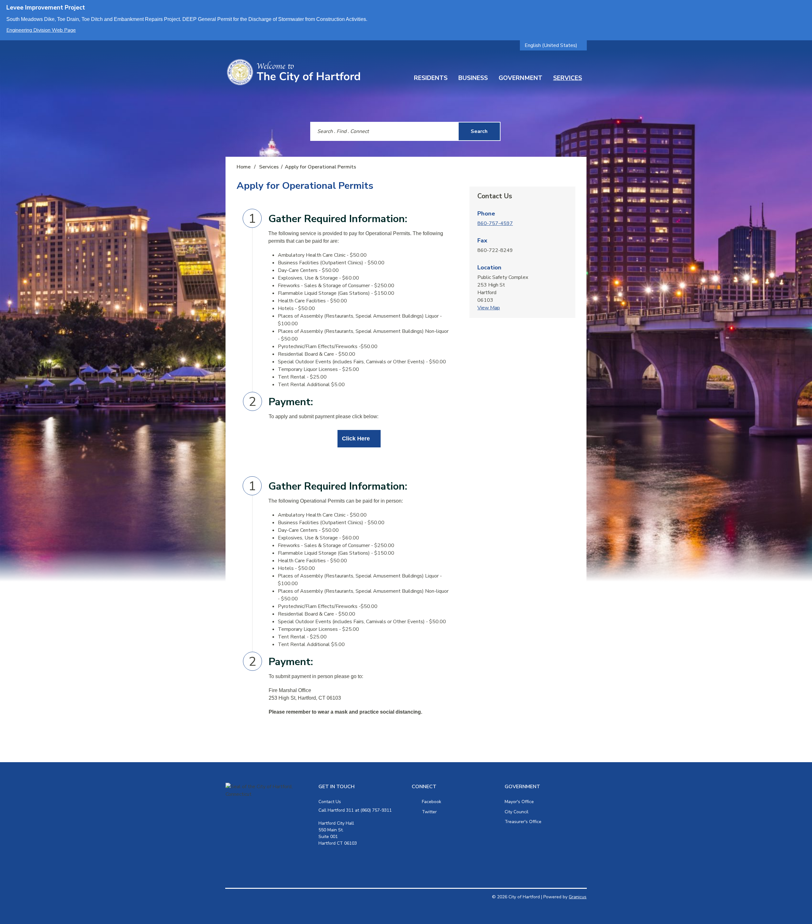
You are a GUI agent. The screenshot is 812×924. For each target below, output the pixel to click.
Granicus (577, 897)
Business (473, 78)
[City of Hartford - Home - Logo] (293, 72)
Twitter (429, 812)
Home (244, 166)
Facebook (431, 802)
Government (520, 78)
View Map (488, 307)
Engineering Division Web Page (41, 30)
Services (567, 78)
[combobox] (553, 45)
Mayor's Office (519, 802)
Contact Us (329, 802)
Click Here (356, 438)
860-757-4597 (495, 223)
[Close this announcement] (804, 7)
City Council (516, 812)
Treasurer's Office (523, 822)
